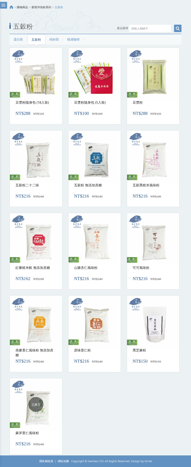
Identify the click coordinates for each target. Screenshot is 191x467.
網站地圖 (63, 461)
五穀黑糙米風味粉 (146, 185)
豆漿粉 (138, 102)
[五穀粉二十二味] (36, 157)
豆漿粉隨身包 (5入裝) (90, 102)
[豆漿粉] (153, 74)
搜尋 (177, 28)
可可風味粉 (141, 267)
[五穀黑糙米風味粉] (153, 157)
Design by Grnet (141, 461)
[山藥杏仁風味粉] (94, 239)
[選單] (3, 5)
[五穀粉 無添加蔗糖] (94, 157)
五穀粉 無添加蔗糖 (88, 185)
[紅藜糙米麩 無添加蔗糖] (36, 239)
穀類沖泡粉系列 (41, 7)
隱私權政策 (46, 461)
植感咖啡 (73, 39)
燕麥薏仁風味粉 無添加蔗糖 (34, 352)
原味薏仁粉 (82, 350)
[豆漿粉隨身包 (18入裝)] (36, 74)
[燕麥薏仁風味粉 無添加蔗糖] (36, 322)
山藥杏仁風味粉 (86, 267)
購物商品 (22, 7)
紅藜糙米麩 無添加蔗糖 (32, 267)
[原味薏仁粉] (94, 322)
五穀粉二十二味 (27, 185)
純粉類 (54, 39)
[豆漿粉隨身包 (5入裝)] (94, 74)
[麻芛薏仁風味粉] (36, 404)
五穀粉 (36, 39)
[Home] (11, 7)
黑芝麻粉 (139, 350)
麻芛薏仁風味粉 (27, 433)
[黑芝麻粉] (153, 322)
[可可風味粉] (153, 239)
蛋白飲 (18, 39)
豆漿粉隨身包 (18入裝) (32, 102)
